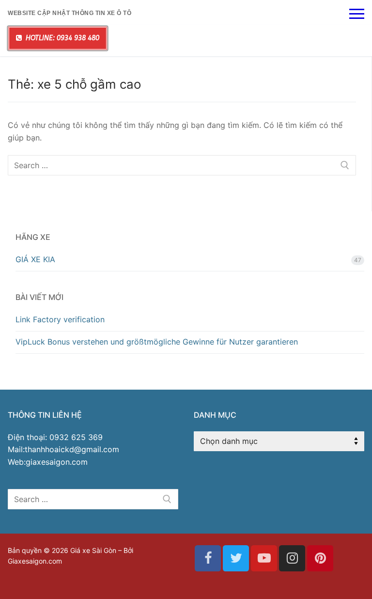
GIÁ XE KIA (35, 259)
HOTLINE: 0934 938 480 (61, 38)
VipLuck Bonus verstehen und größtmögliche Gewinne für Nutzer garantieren (157, 342)
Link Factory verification (60, 319)
